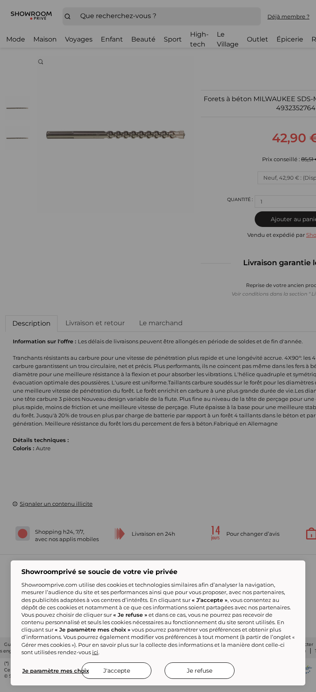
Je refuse (199, 670)
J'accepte (116, 670)
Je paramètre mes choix (55, 670)
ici (95, 652)
